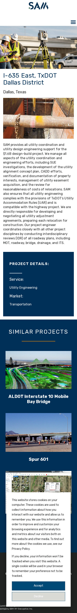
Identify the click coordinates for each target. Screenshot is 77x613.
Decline (38, 596)
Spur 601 (38, 459)
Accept (38, 585)
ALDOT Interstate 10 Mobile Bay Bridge (38, 399)
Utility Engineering (23, 287)
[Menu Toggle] (73, 22)
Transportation (20, 304)
